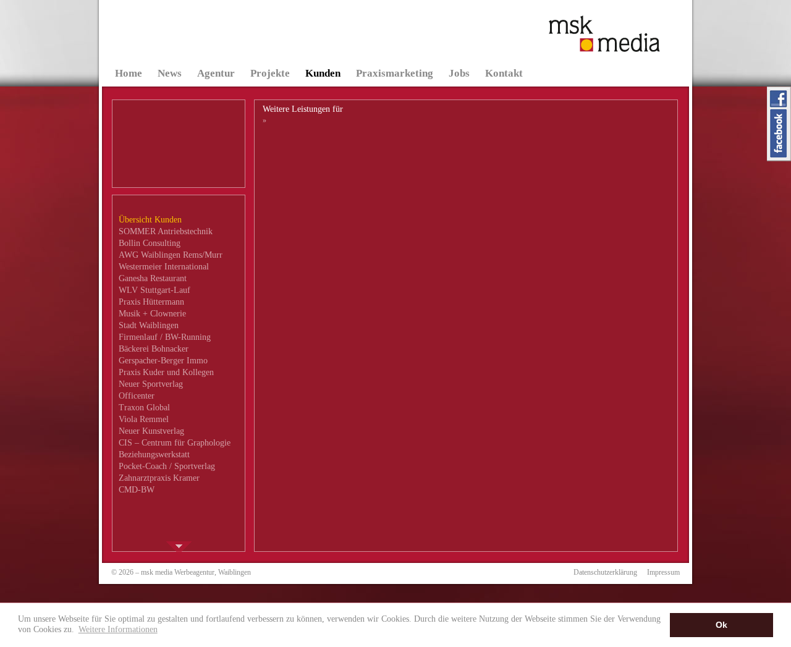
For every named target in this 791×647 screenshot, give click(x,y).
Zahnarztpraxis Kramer (159, 478)
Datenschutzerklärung (605, 572)
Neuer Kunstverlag (151, 431)
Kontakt (504, 73)
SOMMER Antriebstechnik (166, 231)
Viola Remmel (144, 419)
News (170, 73)
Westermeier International (164, 266)
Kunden (323, 73)
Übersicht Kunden (150, 219)
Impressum (663, 572)
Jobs (459, 73)
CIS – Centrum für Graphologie (175, 442)
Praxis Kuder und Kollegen (166, 372)
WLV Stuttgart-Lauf (154, 290)
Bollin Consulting (149, 243)
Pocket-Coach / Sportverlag (167, 466)
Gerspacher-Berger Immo (163, 360)
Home (128, 73)
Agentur (216, 73)
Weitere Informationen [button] (118, 629)
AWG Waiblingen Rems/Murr (170, 255)
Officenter (136, 395)
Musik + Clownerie (152, 313)
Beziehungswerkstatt (154, 454)
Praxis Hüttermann (151, 302)
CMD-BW (136, 489)
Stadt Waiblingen (149, 325)
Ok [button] (721, 625)
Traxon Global (144, 407)
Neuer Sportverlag (151, 384)
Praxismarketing (394, 73)
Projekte (270, 73)
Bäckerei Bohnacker (153, 348)
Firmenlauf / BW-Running (165, 337)
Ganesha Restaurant (153, 278)
